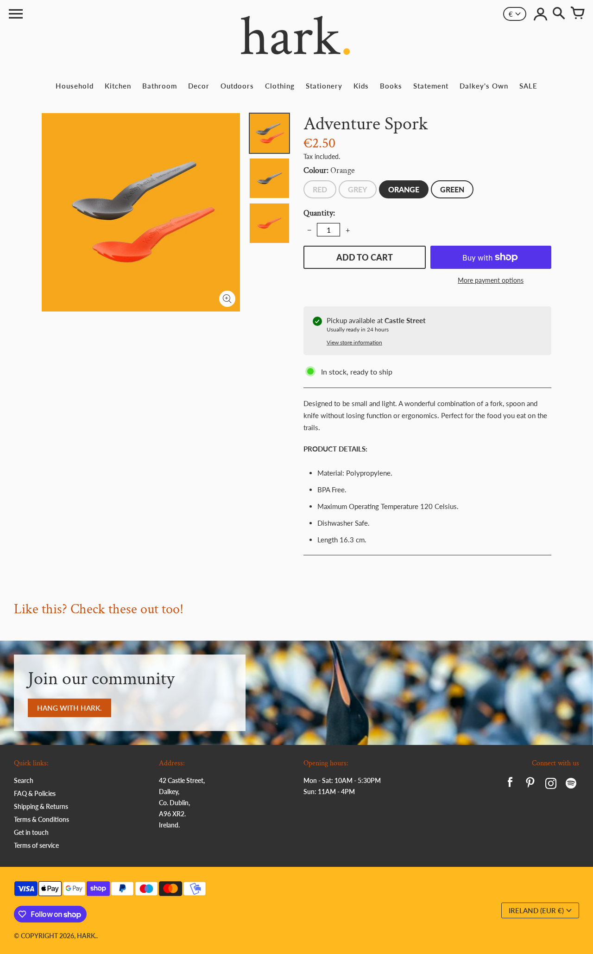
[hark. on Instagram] (551, 784)
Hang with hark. (69, 708)
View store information (354, 342)
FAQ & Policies (35, 793)
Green (452, 189)
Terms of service (36, 845)
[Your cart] (577, 14)
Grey (357, 189)
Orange (403, 189)
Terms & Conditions (41, 819)
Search (23, 780)
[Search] (559, 14)
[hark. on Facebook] (510, 784)
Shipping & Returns (41, 806)
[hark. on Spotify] (571, 784)
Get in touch (31, 832)
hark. (86, 936)
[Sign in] (540, 14)
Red (320, 189)
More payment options (491, 280)
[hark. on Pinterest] (530, 784)
